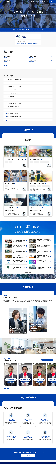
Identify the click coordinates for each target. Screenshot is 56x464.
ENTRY (52, 1)
